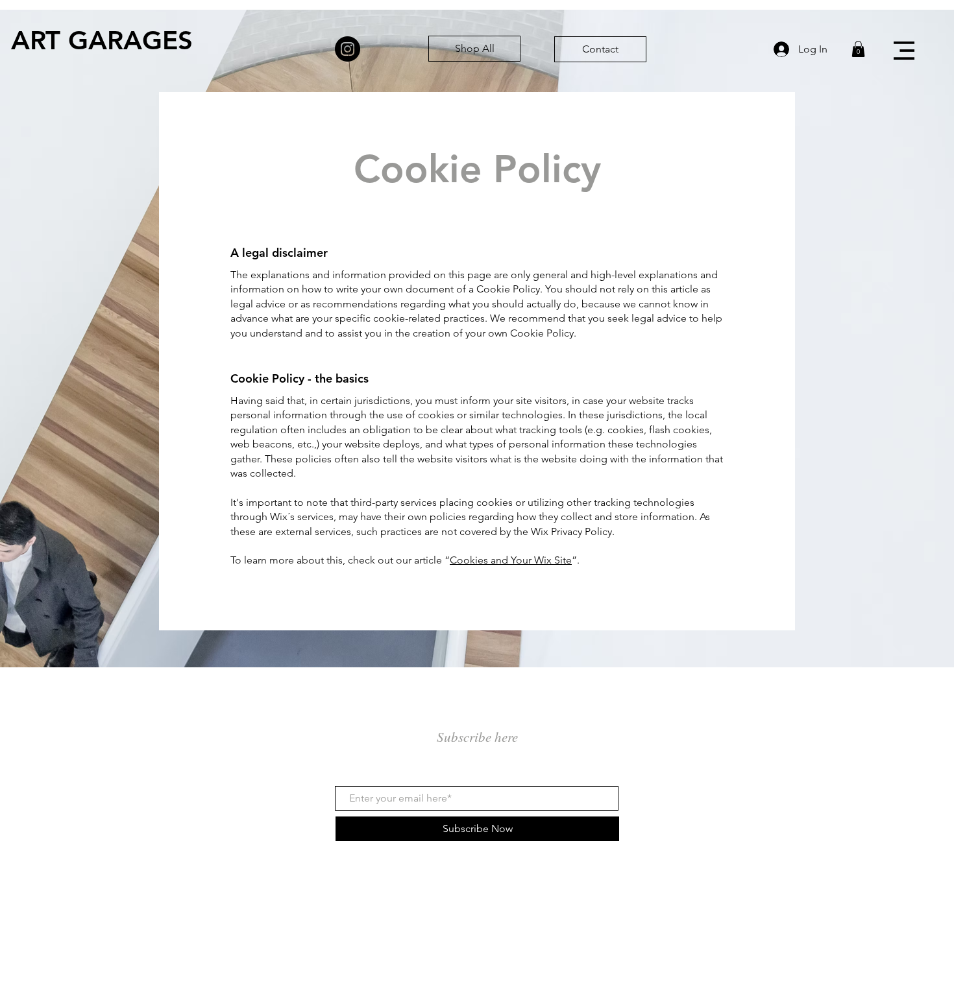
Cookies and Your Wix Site (511, 560)
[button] (904, 50)
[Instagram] (347, 49)
